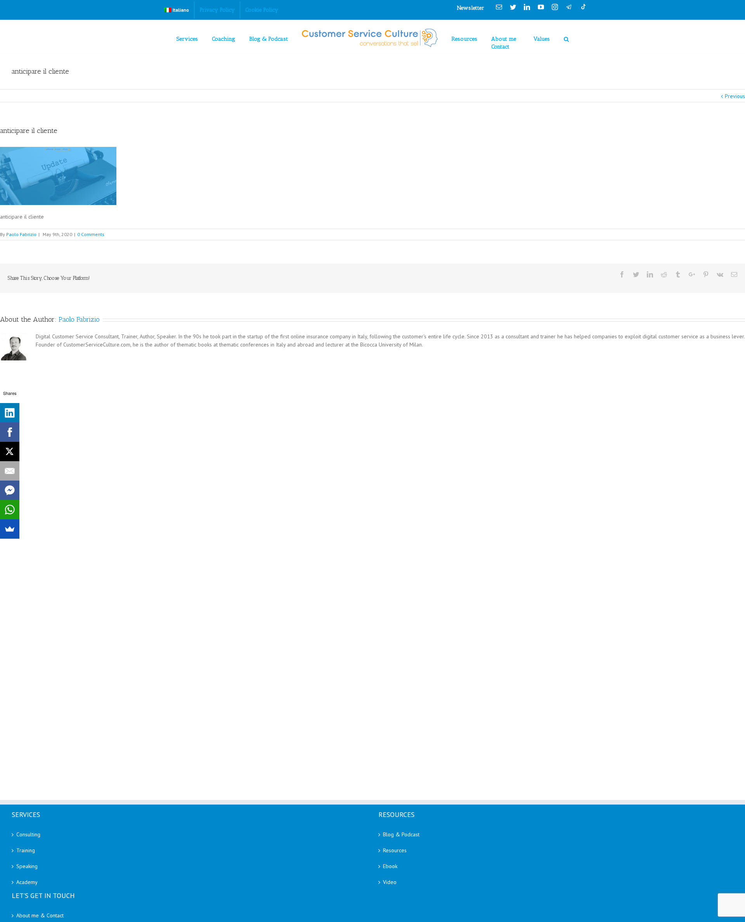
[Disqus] (372, 459)
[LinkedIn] (9, 412)
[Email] (9, 471)
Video (390, 882)
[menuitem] (176, 10)
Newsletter (470, 8)
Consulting (28, 834)
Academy (27, 882)
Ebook (390, 866)
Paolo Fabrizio (21, 234)
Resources (395, 850)
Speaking (27, 866)
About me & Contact (40, 915)
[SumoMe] (9, 529)
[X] (9, 451)
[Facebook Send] (9, 490)
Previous (735, 96)
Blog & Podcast (401, 834)
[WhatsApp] (9, 509)
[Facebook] (9, 432)
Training (25, 850)
